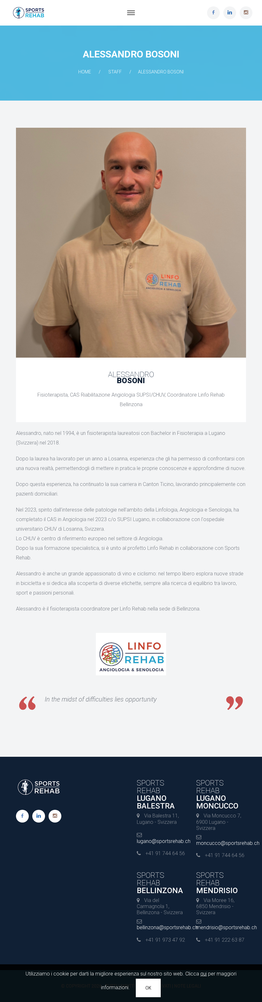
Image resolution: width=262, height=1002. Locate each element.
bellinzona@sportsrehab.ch (167, 927)
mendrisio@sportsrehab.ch (226, 927)
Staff (115, 71)
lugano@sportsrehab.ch (163, 841)
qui (203, 974)
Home (84, 71)
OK (148, 988)
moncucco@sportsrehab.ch (227, 843)
